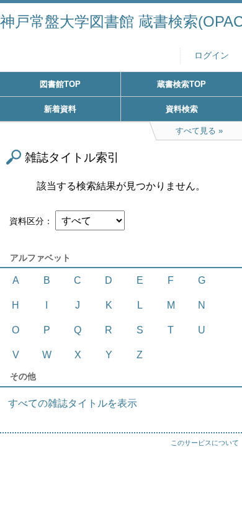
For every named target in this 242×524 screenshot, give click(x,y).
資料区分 (26, 221)
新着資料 (60, 109)
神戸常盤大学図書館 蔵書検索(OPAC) (121, 21)
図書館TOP (60, 84)
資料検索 (182, 109)
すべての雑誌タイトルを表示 (72, 403)
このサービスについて (205, 442)
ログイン (211, 55)
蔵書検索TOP (181, 84)
